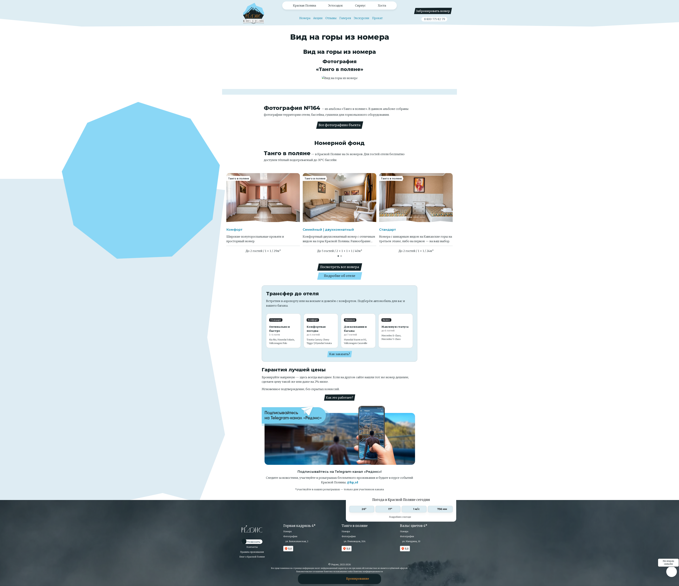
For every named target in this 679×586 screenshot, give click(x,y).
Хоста (382, 5)
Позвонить (253, 542)
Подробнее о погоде (400, 517)
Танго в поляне (355, 526)
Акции (318, 18)
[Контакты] (328, 578)
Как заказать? (339, 354)
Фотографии (290, 536)
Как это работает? (339, 397)
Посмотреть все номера (339, 267)
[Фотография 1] (256, 217)
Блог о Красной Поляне (252, 556)
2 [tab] (341, 255)
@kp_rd (352, 482)
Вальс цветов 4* (413, 526)
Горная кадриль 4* (299, 526)
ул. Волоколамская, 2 (296, 541)
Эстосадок (335, 5)
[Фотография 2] (263, 217)
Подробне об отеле (339, 276)
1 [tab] (338, 255)
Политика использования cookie (338, 571)
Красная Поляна (304, 5)
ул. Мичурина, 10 (411, 541)
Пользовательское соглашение (309, 571)
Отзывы (330, 18)
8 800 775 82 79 (434, 19)
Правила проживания (252, 552)
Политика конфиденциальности (368, 571)
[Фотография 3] (269, 217)
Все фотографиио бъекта (339, 125)
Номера (304, 18)
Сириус (360, 5)
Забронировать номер (433, 11)
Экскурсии (361, 18)
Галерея (345, 18)
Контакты (252, 547)
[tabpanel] (263, 213)
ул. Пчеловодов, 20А (354, 541)
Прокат (377, 18)
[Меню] (311, 578)
